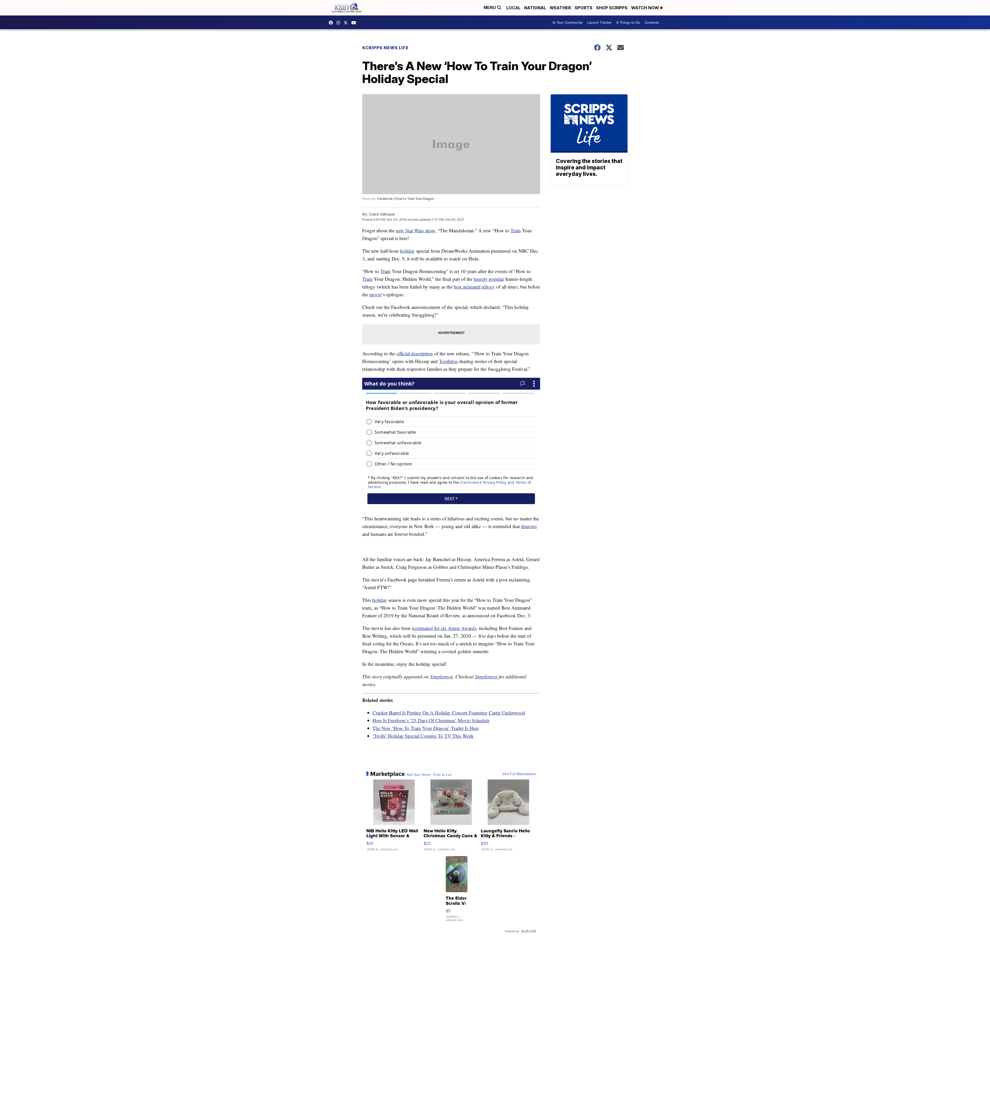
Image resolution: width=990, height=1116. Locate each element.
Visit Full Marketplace (519, 774)
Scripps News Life (385, 47)
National (535, 7)
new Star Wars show (415, 230)
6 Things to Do (628, 22)
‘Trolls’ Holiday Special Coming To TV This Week (423, 736)
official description (415, 353)
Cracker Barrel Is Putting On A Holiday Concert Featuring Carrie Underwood (449, 712)
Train (515, 230)
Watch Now (645, 7)
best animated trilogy (474, 286)
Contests (652, 22)
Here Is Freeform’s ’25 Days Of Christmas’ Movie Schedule (431, 720)
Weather (560, 7)
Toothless (448, 361)
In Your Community (568, 22)
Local (513, 7)
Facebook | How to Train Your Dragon (405, 199)
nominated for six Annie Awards (444, 628)
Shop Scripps (612, 7)
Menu (490, 7)
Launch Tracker (599, 22)
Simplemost (441, 676)
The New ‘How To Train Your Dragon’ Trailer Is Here (426, 728)
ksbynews (332, 23)
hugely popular (489, 279)
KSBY (347, 23)
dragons (529, 526)
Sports (583, 7)
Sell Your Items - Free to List (429, 774)
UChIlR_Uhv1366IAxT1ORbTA (355, 23)
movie (375, 294)
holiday (407, 251)
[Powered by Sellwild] (528, 931)
